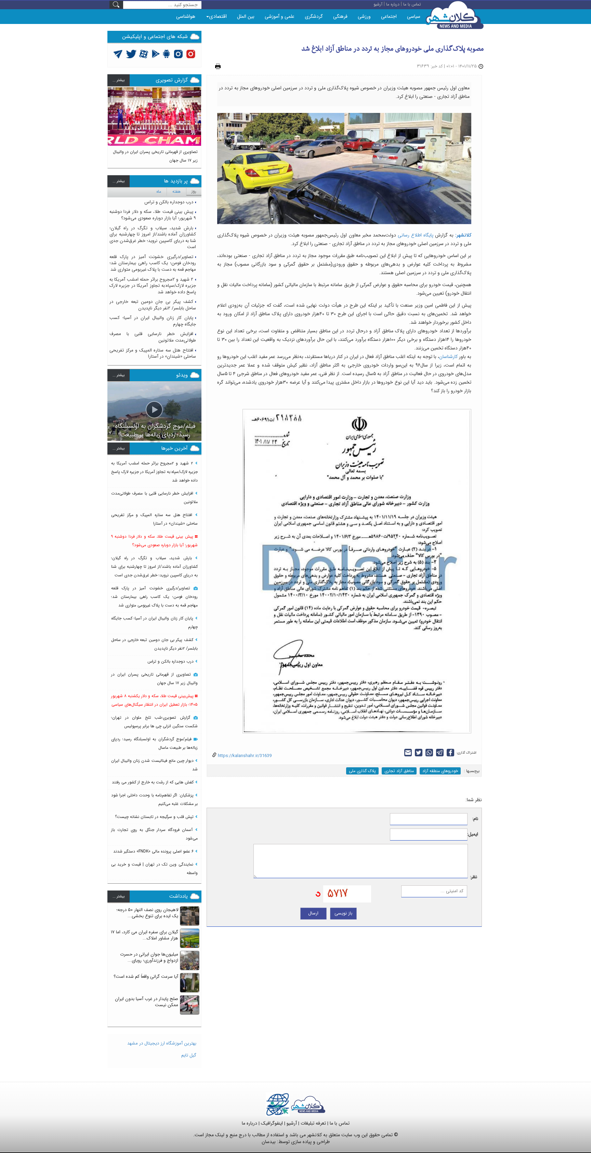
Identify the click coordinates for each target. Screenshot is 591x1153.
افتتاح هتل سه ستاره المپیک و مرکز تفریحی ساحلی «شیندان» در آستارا (152, 353)
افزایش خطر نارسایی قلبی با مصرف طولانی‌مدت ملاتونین (152, 337)
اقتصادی (218, 16)
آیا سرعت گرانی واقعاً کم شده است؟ (146, 976)
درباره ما (249, 1123)
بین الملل (245, 16)
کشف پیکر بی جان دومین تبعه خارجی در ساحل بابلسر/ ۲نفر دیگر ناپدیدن (152, 305)
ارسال (313, 913)
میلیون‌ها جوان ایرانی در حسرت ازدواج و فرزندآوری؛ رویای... (149, 957)
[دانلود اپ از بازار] (155, 53)
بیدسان (269, 1141)
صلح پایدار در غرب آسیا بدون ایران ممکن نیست (146, 1002)
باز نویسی (343, 913)
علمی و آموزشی (279, 16)
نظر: (473, 877)
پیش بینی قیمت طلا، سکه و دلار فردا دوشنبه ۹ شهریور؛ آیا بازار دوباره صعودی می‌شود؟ (152, 215)
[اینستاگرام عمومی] (190, 53)
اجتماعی (389, 16)
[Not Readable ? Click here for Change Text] (318, 893)
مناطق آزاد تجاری (399, 771)
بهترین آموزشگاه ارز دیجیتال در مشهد (161, 1043)
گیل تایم (188, 1055)
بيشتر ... (118, 80)
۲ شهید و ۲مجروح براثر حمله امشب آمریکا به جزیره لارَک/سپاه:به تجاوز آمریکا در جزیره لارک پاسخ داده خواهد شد (152, 286)
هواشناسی (185, 16)
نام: (475, 819)
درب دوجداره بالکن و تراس (168, 202)
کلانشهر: (463, 235)
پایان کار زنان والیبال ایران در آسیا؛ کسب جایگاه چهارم (152, 321)
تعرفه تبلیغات (313, 1123)
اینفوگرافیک (272, 1123)
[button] (113, 124)
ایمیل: (473, 834)
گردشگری (314, 16)
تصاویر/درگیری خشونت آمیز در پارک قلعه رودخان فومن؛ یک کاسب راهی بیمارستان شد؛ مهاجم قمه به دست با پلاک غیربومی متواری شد (152, 263)
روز (194, 191)
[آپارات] (144, 53)
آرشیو (292, 1123)
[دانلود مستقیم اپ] (166, 53)
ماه (158, 191)
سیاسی (413, 16)
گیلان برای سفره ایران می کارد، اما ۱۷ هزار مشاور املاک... (144, 935)
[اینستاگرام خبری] (178, 53)
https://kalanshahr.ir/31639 (244, 755)
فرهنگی (340, 16)
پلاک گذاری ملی (362, 771)
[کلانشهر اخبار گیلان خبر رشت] (308, 1104)
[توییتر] (118, 53)
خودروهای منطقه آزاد (440, 771)
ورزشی (364, 16)
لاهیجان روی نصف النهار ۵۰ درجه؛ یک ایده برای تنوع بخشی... (147, 913)
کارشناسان (448, 356)
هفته (176, 191)
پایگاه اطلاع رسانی (416, 235)
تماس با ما (340, 1123)
